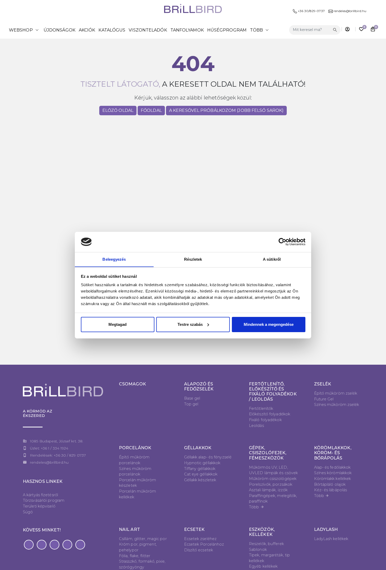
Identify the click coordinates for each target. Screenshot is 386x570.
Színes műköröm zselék (336, 404)
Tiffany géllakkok (200, 468)
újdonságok (59, 30)
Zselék (322, 383)
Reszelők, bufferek (266, 543)
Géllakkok (198, 447)
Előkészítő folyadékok (269, 414)
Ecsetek (194, 529)
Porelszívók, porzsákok (270, 484)
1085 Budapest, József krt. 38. (56, 441)
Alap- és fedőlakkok (332, 467)
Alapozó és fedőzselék (199, 386)
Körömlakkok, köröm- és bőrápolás (332, 452)
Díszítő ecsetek (198, 550)
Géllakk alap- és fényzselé (208, 457)
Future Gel (324, 399)
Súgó (28, 512)
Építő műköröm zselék (335, 393)
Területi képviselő (39, 506)
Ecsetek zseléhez (200, 538)
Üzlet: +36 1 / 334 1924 (49, 448)
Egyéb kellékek (263, 566)
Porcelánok (135, 447)
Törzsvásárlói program (43, 500)
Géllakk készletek (200, 480)
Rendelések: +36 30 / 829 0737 (58, 455)
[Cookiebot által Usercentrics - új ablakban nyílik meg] (282, 242)
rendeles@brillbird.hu (49, 462)
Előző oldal (117, 110)
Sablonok (258, 549)
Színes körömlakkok (333, 472)
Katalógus (111, 30)
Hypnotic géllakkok (202, 463)
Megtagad (117, 324)
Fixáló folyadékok (265, 419)
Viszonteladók (148, 30)
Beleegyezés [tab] (114, 259)
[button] (29, 545)
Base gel (192, 398)
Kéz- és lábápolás (330, 490)
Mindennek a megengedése (269, 324)
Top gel (191, 404)
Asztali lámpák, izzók (268, 490)
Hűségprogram (227, 30)
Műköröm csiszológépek (272, 478)
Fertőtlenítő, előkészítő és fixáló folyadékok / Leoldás (273, 391)
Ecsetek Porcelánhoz (204, 544)
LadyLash (326, 529)
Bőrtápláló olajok (330, 484)
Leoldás (256, 425)
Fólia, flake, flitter (134, 555)
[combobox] (310, 30)
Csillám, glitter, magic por (143, 538)
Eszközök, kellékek (262, 532)
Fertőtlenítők (261, 408)
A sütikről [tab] (272, 259)
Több (256, 507)
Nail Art (129, 529)
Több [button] (260, 30)
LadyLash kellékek (331, 538)
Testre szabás (190, 324)
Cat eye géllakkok (201, 474)
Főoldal (151, 110)
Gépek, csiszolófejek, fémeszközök (267, 452)
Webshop (24, 30)
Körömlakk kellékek (332, 478)
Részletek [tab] (193, 259)
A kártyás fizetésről (40, 495)
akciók (87, 30)
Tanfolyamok (187, 30)
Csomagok (132, 383)
